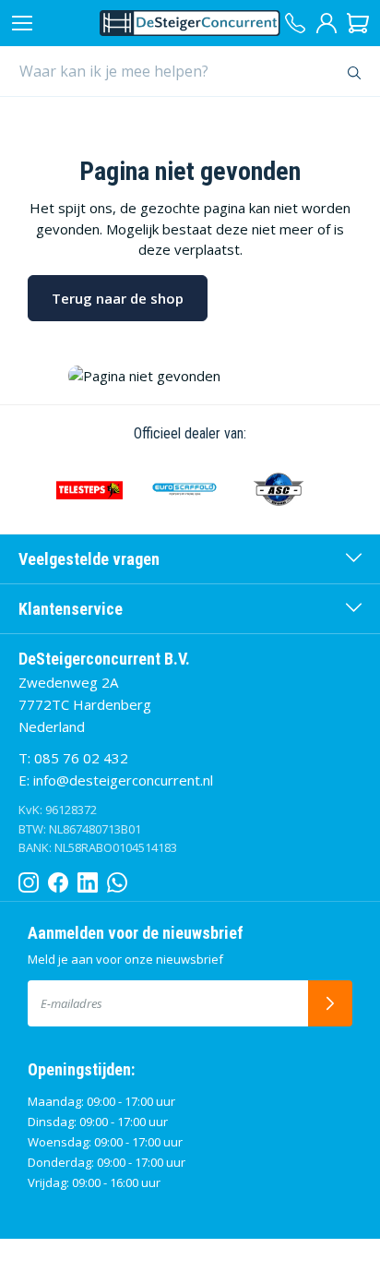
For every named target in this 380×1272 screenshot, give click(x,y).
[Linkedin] (87, 879)
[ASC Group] (278, 489)
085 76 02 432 (81, 758)
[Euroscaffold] (183, 489)
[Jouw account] (326, 23)
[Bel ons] (295, 23)
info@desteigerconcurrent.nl (123, 780)
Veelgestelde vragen (89, 559)
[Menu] (22, 23)
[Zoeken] (355, 71)
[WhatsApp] (117, 879)
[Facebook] (58, 879)
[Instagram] (28, 879)
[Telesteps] (89, 489)
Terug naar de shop (118, 298)
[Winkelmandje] (358, 23)
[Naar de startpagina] (190, 23)
